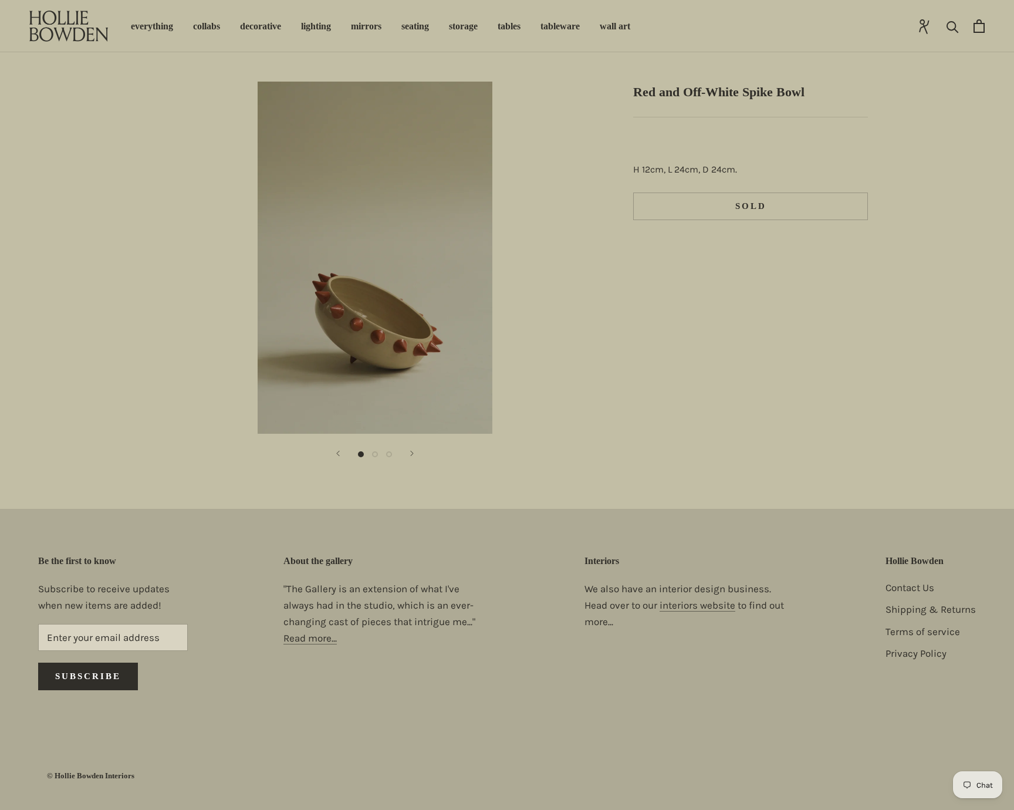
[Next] (412, 453)
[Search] (953, 26)
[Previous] (338, 453)
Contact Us (909, 587)
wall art (615, 26)
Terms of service (922, 631)
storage (463, 26)
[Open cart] (979, 26)
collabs (206, 26)
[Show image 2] (375, 454)
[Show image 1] (361, 454)
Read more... (310, 638)
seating (415, 26)
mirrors (366, 26)
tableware (560, 26)
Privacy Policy (916, 653)
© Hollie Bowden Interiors (90, 775)
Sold (750, 206)
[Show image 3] (389, 454)
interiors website (697, 605)
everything (152, 26)
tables (509, 26)
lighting (316, 26)
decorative (260, 26)
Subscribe (88, 676)
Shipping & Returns (930, 609)
